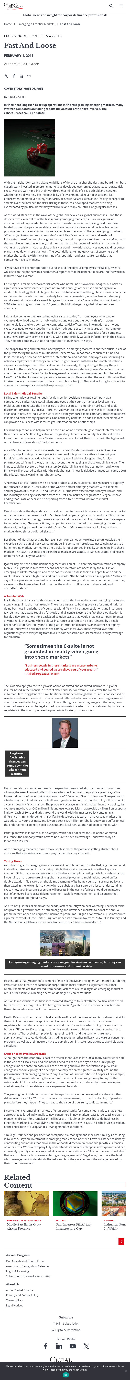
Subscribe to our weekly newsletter (28, 1276)
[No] (125, 1371)
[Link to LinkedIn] (59, 1346)
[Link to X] (86, 1346)
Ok (65, 1375)
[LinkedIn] (22, 76)
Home (8, 24)
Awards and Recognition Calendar (27, 1266)
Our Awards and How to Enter (25, 1261)
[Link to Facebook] (46, 1346)
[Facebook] (15, 76)
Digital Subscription (67, 1330)
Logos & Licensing (17, 1271)
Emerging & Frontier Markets (36, 24)
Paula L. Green (28, 64)
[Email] (30, 76)
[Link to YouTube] (73, 1346)
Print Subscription (67, 1323)
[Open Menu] (121, 6)
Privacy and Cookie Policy (22, 1295)
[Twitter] (8, 76)
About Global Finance (19, 1290)
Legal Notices (14, 1305)
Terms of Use (14, 1300)
